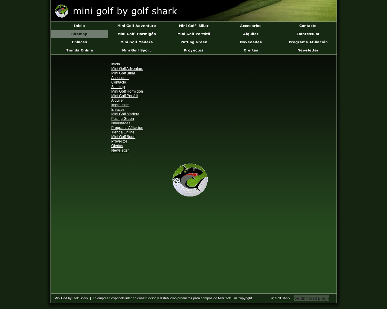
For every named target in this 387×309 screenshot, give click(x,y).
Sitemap (118, 87)
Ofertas (117, 146)
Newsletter (120, 150)
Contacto (118, 82)
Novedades (120, 123)
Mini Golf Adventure (127, 69)
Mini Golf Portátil (124, 96)
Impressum (120, 105)
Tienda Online (123, 132)
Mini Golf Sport (123, 137)
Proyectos (119, 141)
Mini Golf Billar (123, 73)
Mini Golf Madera (125, 114)
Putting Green (122, 119)
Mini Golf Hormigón (127, 91)
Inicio (115, 64)
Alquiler (117, 100)
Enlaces (118, 109)
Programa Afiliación (127, 128)
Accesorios (120, 78)
